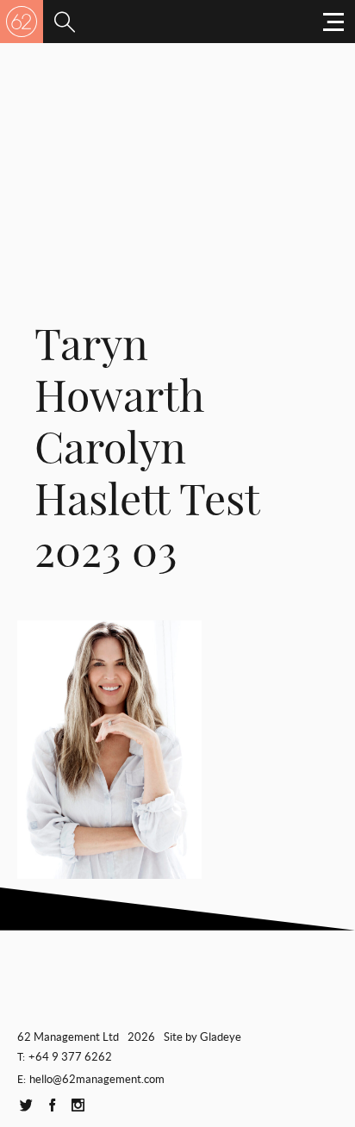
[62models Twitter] (25, 1106)
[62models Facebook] (51, 1106)
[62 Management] (21, 21)
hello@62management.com (97, 1079)
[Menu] (64, 21)
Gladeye (220, 1036)
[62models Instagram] (77, 1106)
